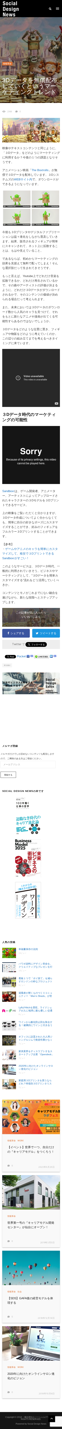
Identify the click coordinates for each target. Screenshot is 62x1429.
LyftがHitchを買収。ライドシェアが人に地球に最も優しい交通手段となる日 (35, 1009)
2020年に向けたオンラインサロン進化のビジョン (36, 1067)
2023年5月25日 (46, 1167)
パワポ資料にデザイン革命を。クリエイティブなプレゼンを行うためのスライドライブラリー (35, 965)
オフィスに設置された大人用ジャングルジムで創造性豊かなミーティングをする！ (35, 1038)
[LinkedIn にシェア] (51, 656)
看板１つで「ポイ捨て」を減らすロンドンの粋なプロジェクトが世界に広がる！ (35, 980)
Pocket (21, 656)
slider (8, 665)
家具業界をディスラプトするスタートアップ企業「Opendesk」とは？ (36, 1053)
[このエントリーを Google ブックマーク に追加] (28, 656)
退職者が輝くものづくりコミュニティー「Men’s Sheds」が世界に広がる (35, 995)
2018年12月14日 (46, 1318)
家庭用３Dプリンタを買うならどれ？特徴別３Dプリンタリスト (35, 1082)
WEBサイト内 (23, 179)
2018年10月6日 (47, 1394)
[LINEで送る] (41, 656)
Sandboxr (8, 491)
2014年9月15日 (10, 70)
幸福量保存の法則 (28, 949)
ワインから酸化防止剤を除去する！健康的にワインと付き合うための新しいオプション (35, 1024)
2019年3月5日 (47, 1242)
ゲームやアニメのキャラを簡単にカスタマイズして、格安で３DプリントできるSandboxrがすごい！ (30, 553)
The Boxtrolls (40, 170)
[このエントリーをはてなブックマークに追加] (31, 656)
